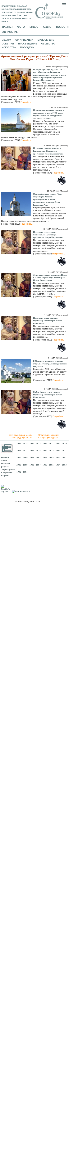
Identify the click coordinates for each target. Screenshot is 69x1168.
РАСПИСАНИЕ (9, 32)
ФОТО (21, 26)
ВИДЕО (34, 26)
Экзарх (6, 40)
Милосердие (46, 40)
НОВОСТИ (62, 26)
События (8, 43)
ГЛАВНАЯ (6, 26)
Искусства (9, 47)
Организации (24, 40)
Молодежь (27, 47)
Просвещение (27, 43)
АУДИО (47, 26)
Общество (48, 43)
